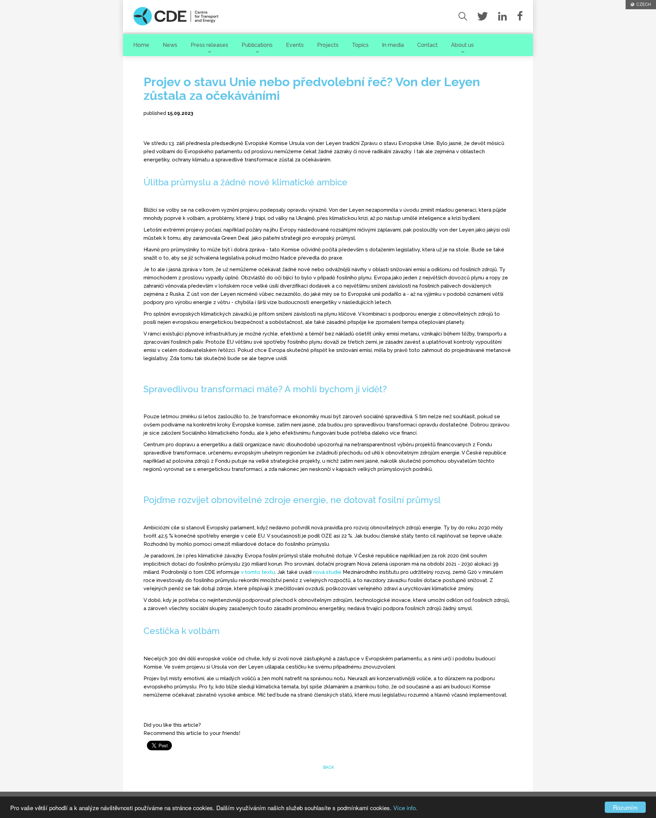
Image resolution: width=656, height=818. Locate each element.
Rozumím (625, 807)
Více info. (405, 807)
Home (141, 45)
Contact (427, 45)
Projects (328, 45)
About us (462, 45)
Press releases (209, 45)
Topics (360, 45)
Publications (257, 45)
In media (393, 45)
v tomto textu (258, 572)
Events (295, 45)
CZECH (642, 4)
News (170, 45)
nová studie (327, 572)
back (328, 767)
